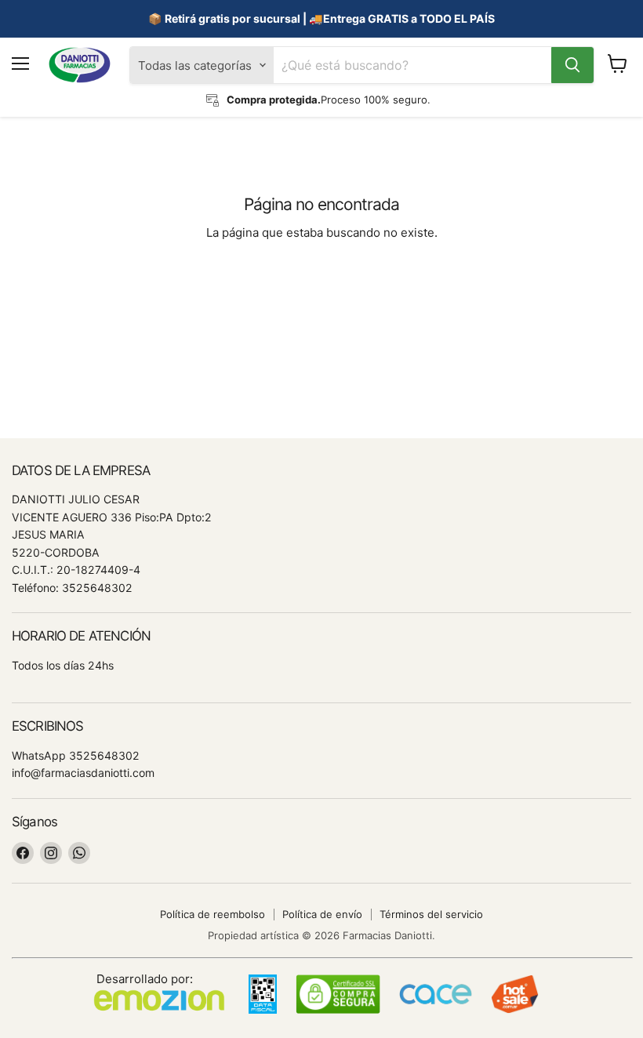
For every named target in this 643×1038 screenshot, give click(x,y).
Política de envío (322, 914)
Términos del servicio (431, 914)
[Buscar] (572, 65)
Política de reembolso (212, 914)
